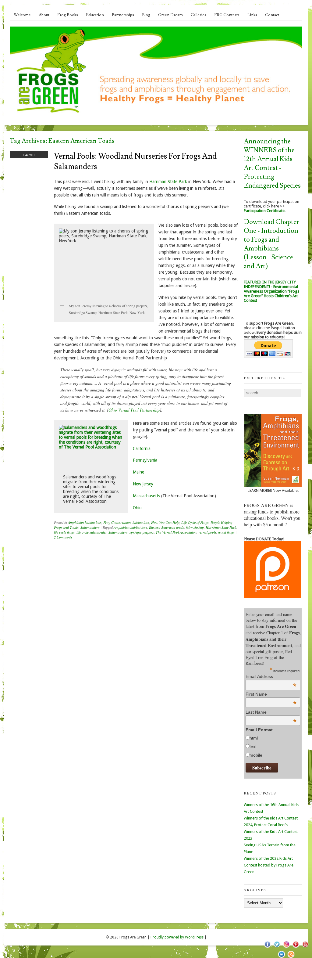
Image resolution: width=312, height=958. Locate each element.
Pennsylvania (145, 460)
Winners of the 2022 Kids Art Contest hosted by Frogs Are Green (268, 865)
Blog (146, 15)
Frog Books (67, 15)
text (253, 746)
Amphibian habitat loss (84, 522)
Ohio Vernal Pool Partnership (134, 410)
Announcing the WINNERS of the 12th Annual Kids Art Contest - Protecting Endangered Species (272, 163)
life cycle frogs (64, 532)
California (142, 448)
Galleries (198, 15)
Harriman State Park (168, 181)
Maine (138, 472)
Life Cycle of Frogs (195, 522)
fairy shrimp (195, 527)
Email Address (271, 676)
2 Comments (63, 537)
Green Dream (170, 15)
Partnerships (123, 15)
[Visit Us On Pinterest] (295, 947)
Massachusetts (146, 495)
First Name (271, 694)
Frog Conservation (117, 522)
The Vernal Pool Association (176, 532)
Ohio (137, 507)
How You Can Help (165, 522)
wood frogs (226, 532)
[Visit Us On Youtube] (305, 947)
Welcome (22, 15)
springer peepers (141, 532)
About (44, 15)
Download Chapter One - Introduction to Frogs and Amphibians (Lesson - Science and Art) (271, 244)
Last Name (271, 712)
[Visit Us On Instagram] (286, 947)
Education (95, 15)
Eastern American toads (166, 527)
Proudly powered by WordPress (177, 937)
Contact (272, 15)
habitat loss (141, 522)
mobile (256, 755)
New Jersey (143, 483)
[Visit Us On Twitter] (277, 947)
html (254, 738)
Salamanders (90, 527)
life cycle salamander (91, 532)
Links (252, 15)
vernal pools (207, 532)
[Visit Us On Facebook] (267, 947)
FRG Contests (226, 15)
